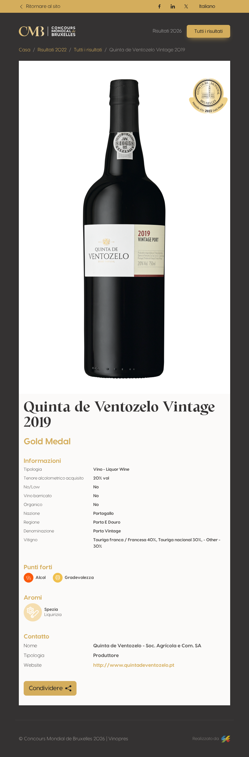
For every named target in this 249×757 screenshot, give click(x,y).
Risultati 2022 (52, 49)
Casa (24, 49)
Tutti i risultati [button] (208, 31)
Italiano (207, 6)
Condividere (46, 688)
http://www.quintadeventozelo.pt (133, 665)
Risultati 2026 (167, 31)
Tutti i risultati (88, 49)
